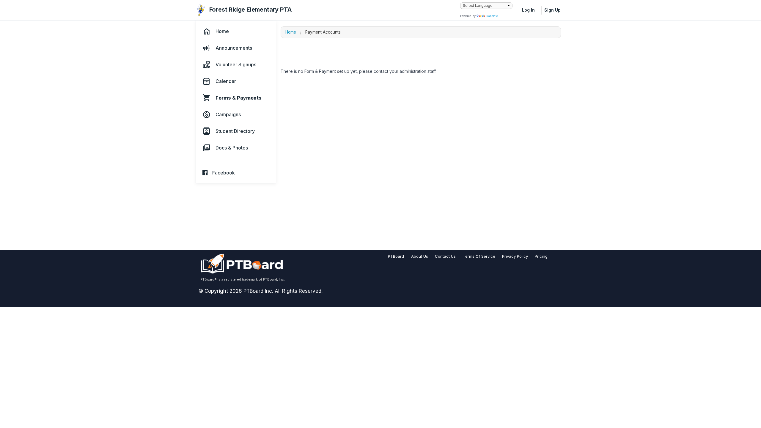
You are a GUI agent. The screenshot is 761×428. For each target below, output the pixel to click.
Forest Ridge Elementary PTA (250, 9)
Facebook (223, 173)
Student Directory (235, 131)
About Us (419, 256)
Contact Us (445, 256)
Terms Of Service (479, 256)
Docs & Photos (232, 148)
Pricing (541, 256)
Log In (528, 9)
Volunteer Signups (236, 64)
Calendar (226, 81)
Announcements (234, 48)
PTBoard (396, 256)
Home (222, 31)
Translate (492, 16)
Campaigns (228, 114)
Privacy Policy (515, 256)
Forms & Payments (239, 98)
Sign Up (552, 9)
